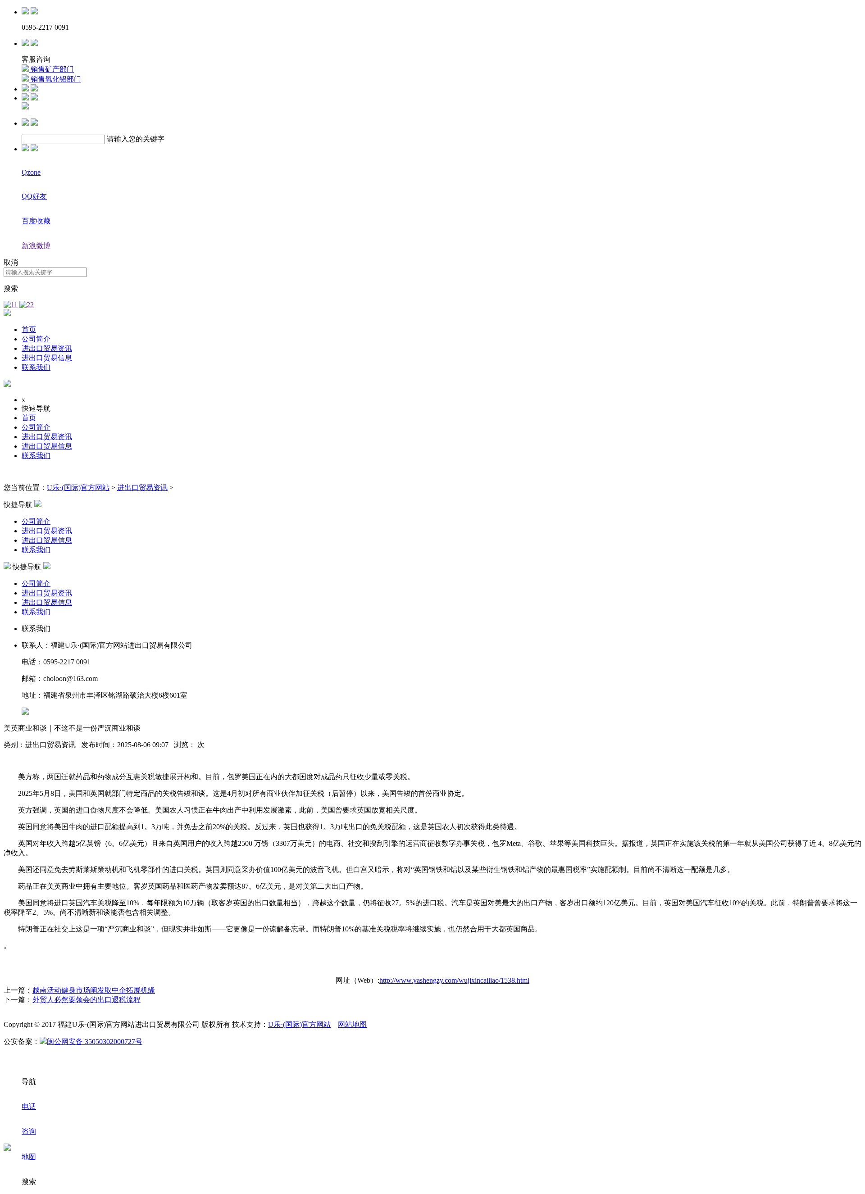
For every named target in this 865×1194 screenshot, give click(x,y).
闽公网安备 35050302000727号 (94, 1041)
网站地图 (352, 1024)
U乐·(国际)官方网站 (78, 487)
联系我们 (36, 367)
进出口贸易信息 (47, 358)
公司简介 (36, 339)
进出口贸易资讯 (47, 348)
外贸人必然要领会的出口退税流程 (86, 999)
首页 (29, 329)
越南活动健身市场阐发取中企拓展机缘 (93, 990)
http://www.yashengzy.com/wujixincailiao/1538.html (454, 980)
